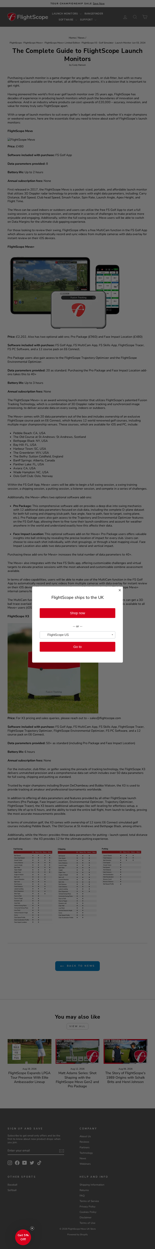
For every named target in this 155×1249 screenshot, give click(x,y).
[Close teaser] (32, 1228)
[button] (23, 1237)
